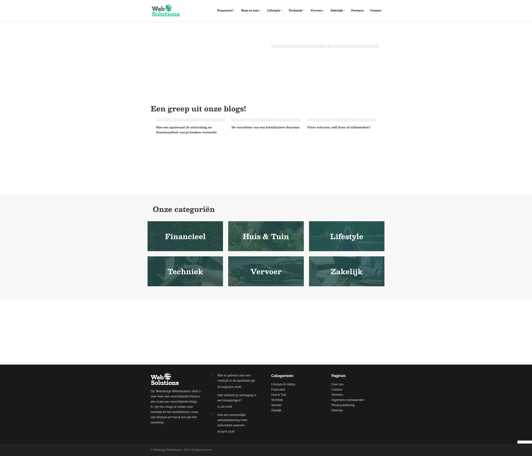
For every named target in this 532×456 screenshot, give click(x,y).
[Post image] (212, 374)
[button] (145, 148)
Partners (337, 394)
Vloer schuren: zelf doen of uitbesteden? (339, 127)
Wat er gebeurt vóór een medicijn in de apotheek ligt (321, 54)
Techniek (277, 400)
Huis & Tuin (278, 394)
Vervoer (276, 405)
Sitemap (337, 410)
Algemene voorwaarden (347, 400)
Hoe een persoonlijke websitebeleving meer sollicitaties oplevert (232, 420)
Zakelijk (276, 410)
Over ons (337, 384)
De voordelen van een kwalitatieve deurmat (266, 127)
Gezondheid (279, 59)
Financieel (278, 389)
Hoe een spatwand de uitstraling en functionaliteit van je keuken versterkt (186, 130)
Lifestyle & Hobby (283, 384)
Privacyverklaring (343, 405)
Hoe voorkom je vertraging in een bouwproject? (236, 397)
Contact (336, 389)
